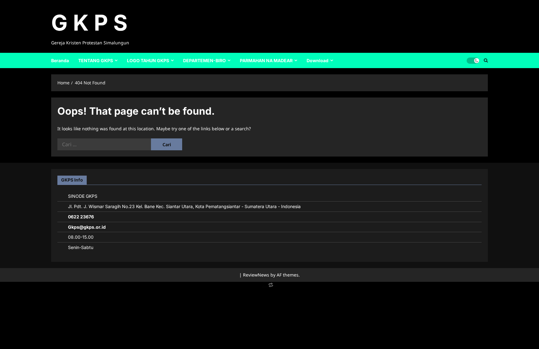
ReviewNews (256, 275)
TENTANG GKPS (95, 60)
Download (317, 60)
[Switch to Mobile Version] (269, 286)
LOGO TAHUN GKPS (148, 60)
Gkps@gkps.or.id (87, 227)
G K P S (89, 22)
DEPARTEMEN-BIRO (204, 60)
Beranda (60, 60)
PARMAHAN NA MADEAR (266, 60)
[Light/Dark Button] (473, 60)
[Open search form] (486, 60)
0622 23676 (81, 216)
